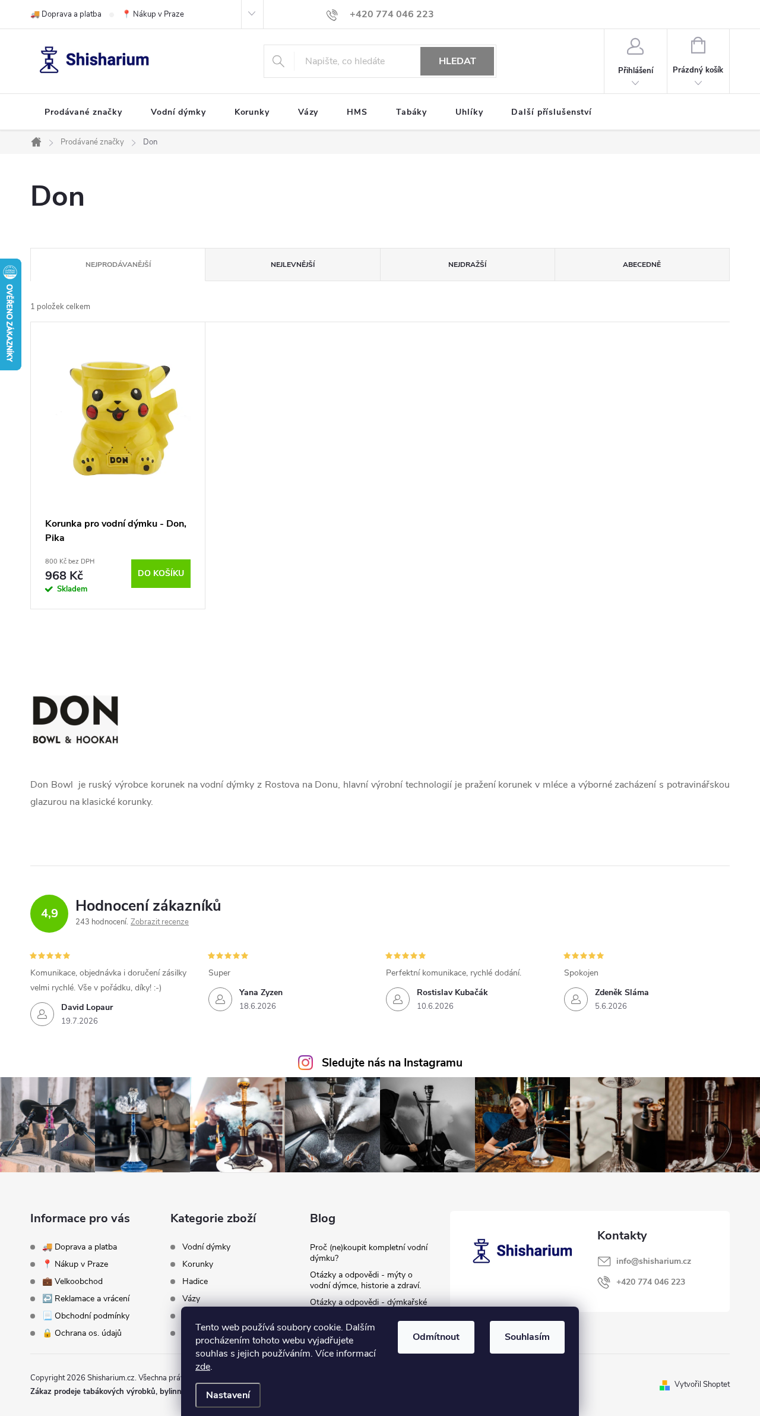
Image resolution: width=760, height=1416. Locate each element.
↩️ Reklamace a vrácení (85, 1298)
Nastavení (228, 1395)
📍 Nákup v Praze (153, 14)
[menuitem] (83, 112)
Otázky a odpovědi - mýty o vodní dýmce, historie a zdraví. (365, 1280)
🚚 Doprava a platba (66, 14)
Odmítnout (436, 1336)
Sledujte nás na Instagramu (392, 1063)
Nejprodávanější (118, 264)
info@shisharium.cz (653, 1261)
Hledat (457, 61)
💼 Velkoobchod (72, 1281)
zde (202, 1366)
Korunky (197, 1264)
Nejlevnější (293, 264)
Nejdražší (467, 264)
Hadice (195, 1281)
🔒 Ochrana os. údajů (82, 1333)
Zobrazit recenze (160, 922)
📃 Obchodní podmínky (85, 1315)
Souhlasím (527, 1336)
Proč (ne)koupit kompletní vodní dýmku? (369, 1253)
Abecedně (642, 264)
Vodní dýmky (206, 1247)
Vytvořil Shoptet (702, 1384)
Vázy (191, 1299)
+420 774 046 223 (650, 1282)
